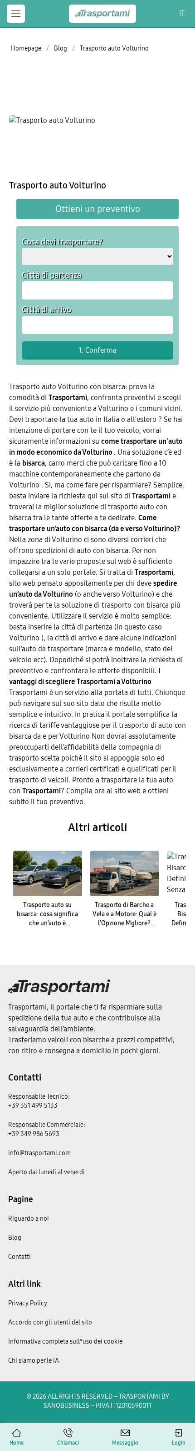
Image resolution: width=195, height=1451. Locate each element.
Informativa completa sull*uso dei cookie (65, 1341)
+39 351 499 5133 (33, 1106)
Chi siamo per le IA (33, 1361)
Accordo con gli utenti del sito (50, 1322)
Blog (14, 1238)
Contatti (24, 1077)
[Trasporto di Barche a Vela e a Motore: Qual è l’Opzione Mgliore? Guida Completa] (124, 873)
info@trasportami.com (39, 1153)
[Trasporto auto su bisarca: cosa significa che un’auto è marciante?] (47, 873)
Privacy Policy (27, 1303)
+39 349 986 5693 (33, 1134)
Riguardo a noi (28, 1219)
